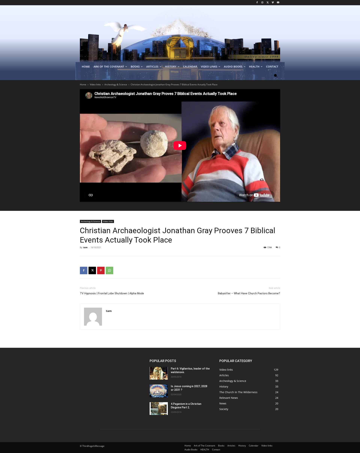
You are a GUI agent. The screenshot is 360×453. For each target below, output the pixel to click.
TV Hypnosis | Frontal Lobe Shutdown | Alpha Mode (112, 293)
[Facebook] (257, 3)
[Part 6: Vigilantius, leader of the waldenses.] (159, 373)
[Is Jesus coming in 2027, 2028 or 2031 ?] (159, 391)
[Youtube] (278, 3)
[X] (268, 3)
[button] (275, 75)
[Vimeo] (273, 3)
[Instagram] (262, 3)
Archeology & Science (115, 84)
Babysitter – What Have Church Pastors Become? (249, 293)
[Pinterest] (101, 270)
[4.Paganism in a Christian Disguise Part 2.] (159, 408)
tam (85, 247)
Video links (95, 84)
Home (83, 84)
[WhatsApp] (109, 270)
